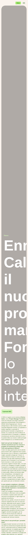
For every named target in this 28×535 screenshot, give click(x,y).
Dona (18, 3)
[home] (6, 3)
